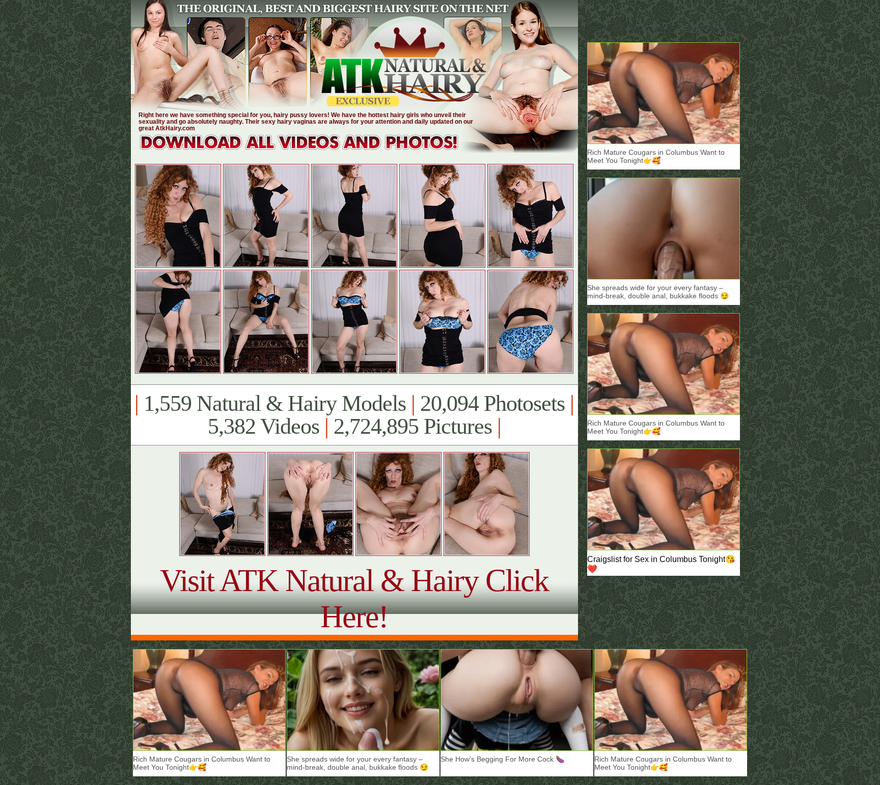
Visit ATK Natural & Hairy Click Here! (354, 598)
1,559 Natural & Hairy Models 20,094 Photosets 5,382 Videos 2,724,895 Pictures (354, 415)
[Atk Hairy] (309, 150)
